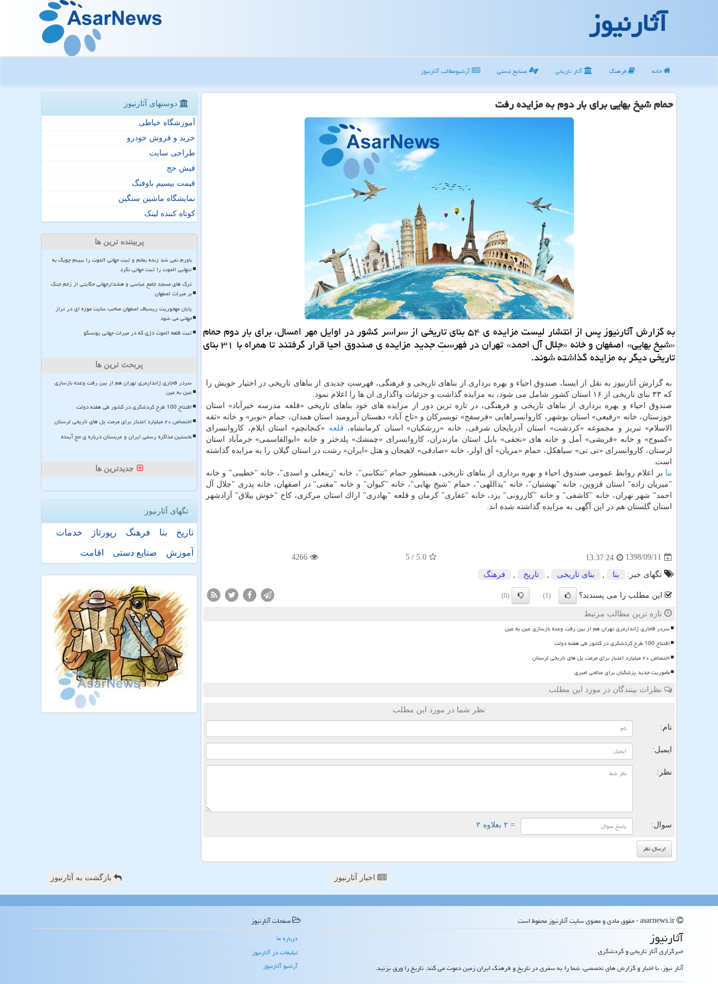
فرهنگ (618, 71)
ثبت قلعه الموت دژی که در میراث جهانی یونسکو (138, 332)
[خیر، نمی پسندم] (521, 595)
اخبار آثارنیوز (356, 877)
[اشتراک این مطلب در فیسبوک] (249, 594)
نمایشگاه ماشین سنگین (156, 198)
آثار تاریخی (569, 71)
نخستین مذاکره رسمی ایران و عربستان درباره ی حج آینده (126, 436)
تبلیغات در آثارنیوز (275, 952)
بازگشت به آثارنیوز (82, 877)
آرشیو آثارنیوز (280, 966)
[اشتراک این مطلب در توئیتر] (232, 594)
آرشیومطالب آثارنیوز (446, 71)
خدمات (69, 532)
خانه (658, 71)
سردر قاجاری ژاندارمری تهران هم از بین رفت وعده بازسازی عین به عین (587, 628)
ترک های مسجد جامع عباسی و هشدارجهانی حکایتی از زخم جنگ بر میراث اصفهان (121, 288)
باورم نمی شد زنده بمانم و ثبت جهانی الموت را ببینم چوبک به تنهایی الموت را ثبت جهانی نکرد (122, 264)
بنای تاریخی (576, 574)
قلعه (336, 428)
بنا (668, 473)
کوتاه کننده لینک (169, 213)
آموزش (180, 552)
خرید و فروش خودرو (161, 138)
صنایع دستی (513, 71)
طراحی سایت (172, 153)
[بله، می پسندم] (568, 595)
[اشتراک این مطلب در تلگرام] (267, 594)
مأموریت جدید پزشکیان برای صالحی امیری (622, 672)
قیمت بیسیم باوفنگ (163, 183)
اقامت (92, 552)
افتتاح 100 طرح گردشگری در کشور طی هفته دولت (612, 643)
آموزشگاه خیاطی (167, 122)
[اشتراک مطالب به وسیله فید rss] (214, 594)
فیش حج (181, 168)
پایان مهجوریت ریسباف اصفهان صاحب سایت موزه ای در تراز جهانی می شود (124, 313)
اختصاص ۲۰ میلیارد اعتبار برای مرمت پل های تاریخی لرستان (601, 657)
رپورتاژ (104, 532)
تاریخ (531, 574)
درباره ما (287, 938)
